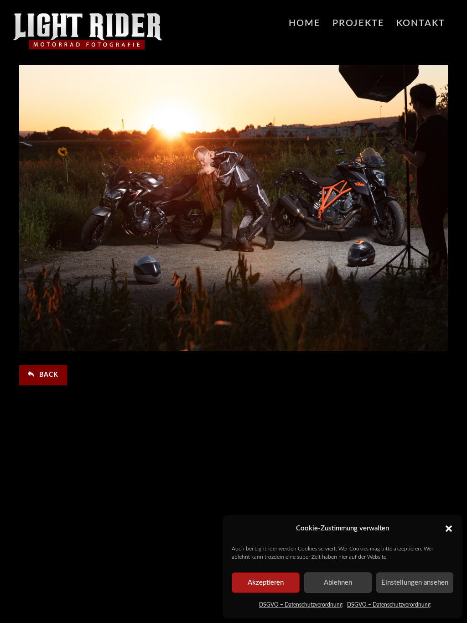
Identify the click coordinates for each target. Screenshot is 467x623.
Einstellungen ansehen (414, 582)
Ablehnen (338, 582)
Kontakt (420, 23)
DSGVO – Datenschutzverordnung (300, 604)
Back (48, 375)
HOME (305, 23)
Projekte (358, 23)
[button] (448, 528)
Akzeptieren (266, 582)
